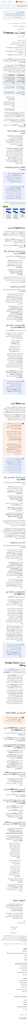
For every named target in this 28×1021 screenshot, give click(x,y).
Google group (24, 984)
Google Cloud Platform (22, 1006)
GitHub (25, 959)
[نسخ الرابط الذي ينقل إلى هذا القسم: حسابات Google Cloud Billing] (18, 665)
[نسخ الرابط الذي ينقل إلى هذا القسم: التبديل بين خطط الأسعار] (4, 713)
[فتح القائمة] (25, 1)
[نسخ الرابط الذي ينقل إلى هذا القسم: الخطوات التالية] (11, 900)
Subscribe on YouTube (22, 972)
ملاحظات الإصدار (24, 987)
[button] (14, 125)
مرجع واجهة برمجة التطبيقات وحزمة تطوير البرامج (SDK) (17, 953)
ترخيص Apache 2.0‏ (23, 938)
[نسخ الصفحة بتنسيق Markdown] (19, 36)
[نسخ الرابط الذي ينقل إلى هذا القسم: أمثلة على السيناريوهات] (8, 286)
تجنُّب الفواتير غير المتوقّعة (14, 913)
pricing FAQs (17, 905)
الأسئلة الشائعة (20, 640)
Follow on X (24, 970)
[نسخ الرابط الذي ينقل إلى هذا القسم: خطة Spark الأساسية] (6, 228)
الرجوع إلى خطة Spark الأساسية (15, 794)
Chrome (25, 1002)
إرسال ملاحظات (21, 29)
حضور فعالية (24, 974)
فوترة (15, 416)
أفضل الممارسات (18, 196)
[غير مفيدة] (14, 26)
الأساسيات (10, 23)
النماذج (26, 955)
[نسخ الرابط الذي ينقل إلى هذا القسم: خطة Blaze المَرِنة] (9, 403)
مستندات (13, 682)
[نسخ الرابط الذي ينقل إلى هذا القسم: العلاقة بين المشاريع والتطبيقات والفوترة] (18, 169)
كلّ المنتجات (25, 1009)
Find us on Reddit (23, 968)
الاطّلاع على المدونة (23, 965)
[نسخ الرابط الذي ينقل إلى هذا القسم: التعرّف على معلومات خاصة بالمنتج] (19, 133)
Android (25, 1000)
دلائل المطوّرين (24, 951)
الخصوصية (22, 1014)
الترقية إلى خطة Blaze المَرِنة (16, 733)
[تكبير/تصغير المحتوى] (17, 40)
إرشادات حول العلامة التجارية (22, 989)
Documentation (22, 6)
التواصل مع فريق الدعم (23, 980)
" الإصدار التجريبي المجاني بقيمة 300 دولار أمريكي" (13, 463)
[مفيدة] (16, 26)
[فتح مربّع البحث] (12, 1)
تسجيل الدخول (4, 1)
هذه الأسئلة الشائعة (14, 121)
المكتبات (25, 957)
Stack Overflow (23, 982)
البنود (26, 1014)
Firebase (23, 23)
